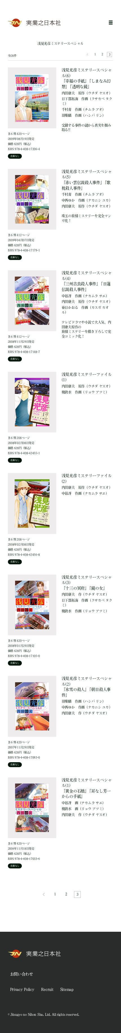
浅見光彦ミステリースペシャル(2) (87, 686)
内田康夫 (68, 93)
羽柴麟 (66, 115)
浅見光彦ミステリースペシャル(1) (87, 788)
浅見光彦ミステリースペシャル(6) (87, 78)
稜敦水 (66, 392)
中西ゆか (68, 200)
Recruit (47, 989)
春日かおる (70, 307)
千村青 (66, 109)
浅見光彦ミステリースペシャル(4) (87, 281)
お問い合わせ (21, 974)
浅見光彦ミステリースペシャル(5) (87, 180)
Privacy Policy (22, 989)
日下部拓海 (70, 98)
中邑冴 (66, 296)
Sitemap (66, 989)
